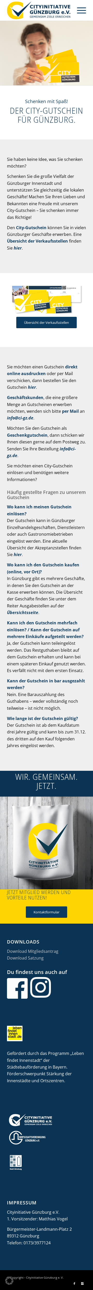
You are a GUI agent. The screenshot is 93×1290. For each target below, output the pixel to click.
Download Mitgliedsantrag (32, 951)
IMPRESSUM (22, 1203)
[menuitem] (79, 10)
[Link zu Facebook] (74, 1283)
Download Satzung (25, 958)
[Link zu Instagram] (82, 1283)
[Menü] (79, 10)
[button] (9, 1280)
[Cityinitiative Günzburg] (38, 10)
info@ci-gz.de (20, 418)
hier (18, 248)
